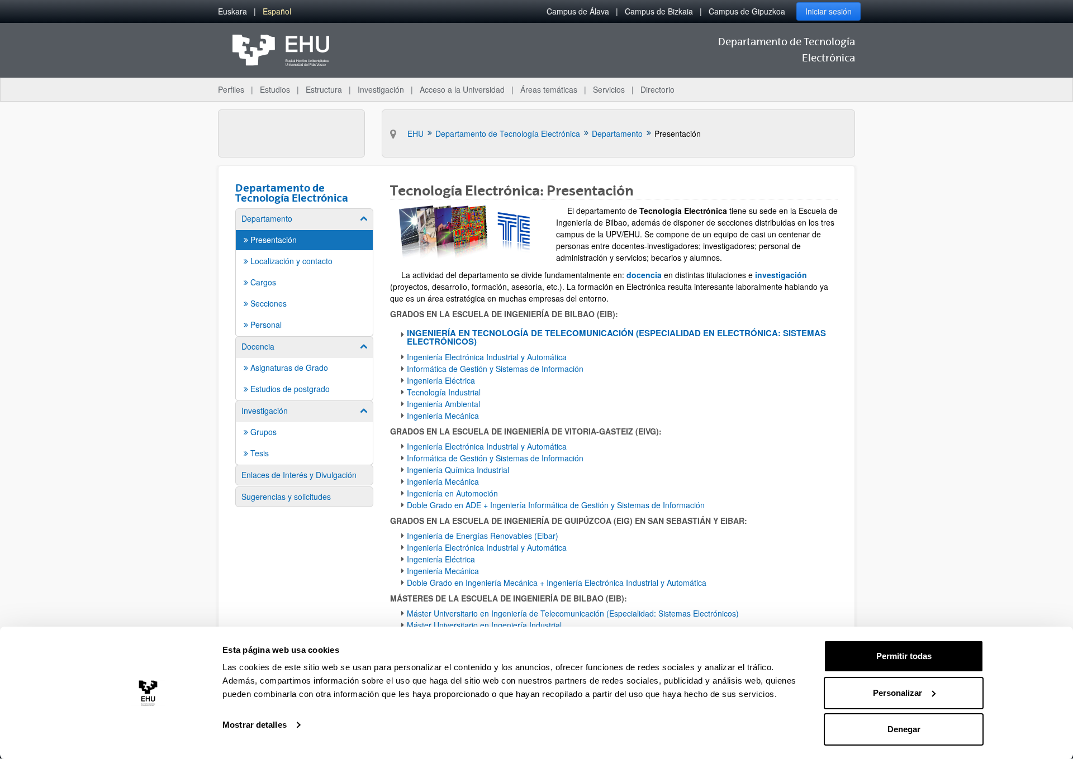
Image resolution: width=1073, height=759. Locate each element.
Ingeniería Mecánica (443, 415)
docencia (644, 274)
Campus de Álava (578, 11)
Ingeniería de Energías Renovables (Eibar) (482, 535)
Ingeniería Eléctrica (441, 380)
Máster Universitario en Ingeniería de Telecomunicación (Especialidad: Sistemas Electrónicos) (573, 613)
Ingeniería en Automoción (452, 493)
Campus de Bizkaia (659, 11)
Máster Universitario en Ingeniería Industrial (484, 625)
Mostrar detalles (254, 724)
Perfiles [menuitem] (231, 89)
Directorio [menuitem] (657, 89)
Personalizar (897, 693)
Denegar (903, 729)
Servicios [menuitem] (609, 89)
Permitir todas (904, 656)
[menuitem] (232, 11)
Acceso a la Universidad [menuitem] (462, 89)
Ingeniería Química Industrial (458, 469)
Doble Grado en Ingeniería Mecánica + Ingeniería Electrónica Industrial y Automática (556, 582)
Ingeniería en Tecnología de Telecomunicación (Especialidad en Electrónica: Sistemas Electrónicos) (616, 337)
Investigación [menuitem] (381, 89)
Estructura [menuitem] (324, 89)
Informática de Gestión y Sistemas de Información (496, 368)
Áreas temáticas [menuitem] (548, 89)
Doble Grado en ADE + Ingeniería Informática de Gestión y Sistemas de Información (556, 504)
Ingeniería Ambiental (443, 403)
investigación (781, 274)
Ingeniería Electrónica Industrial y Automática (488, 356)
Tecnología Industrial (444, 392)
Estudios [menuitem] (275, 89)
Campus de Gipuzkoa (747, 11)
